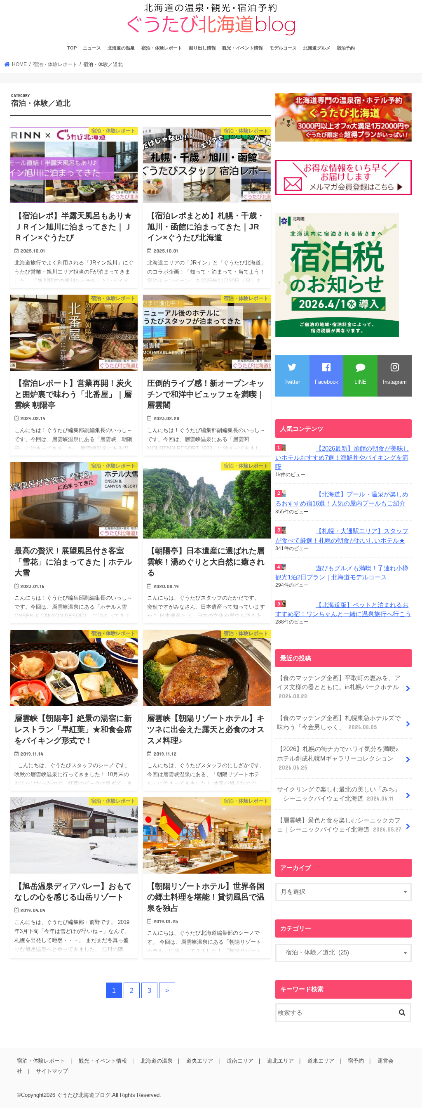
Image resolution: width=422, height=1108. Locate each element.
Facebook (326, 382)
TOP (72, 47)
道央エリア (199, 1061)
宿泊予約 (346, 47)
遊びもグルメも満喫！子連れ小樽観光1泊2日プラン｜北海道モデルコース (341, 573)
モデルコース (283, 47)
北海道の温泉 (121, 47)
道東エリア (320, 1061)
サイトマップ (52, 1071)
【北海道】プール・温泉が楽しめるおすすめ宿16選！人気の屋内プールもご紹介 (341, 499)
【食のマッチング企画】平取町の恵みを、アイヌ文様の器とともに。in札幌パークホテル (339, 687)
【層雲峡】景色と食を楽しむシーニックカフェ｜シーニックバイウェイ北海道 (339, 825)
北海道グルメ (317, 47)
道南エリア (240, 1061)
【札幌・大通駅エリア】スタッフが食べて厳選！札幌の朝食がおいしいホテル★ (341, 535)
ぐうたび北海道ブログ (83, 1095)
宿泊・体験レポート (161, 47)
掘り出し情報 (202, 47)
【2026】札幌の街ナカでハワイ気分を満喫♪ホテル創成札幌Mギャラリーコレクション (338, 758)
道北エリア (280, 1061)
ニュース (92, 47)
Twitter (292, 382)
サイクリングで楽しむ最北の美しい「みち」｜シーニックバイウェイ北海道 (339, 794)
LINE (360, 382)
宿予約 (356, 1061)
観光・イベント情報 (242, 47)
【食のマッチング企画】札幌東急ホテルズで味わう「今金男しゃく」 (339, 722)
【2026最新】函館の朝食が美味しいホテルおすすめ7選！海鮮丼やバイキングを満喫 (342, 457)
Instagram (395, 382)
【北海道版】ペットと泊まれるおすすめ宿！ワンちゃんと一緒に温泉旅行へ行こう (343, 609)
